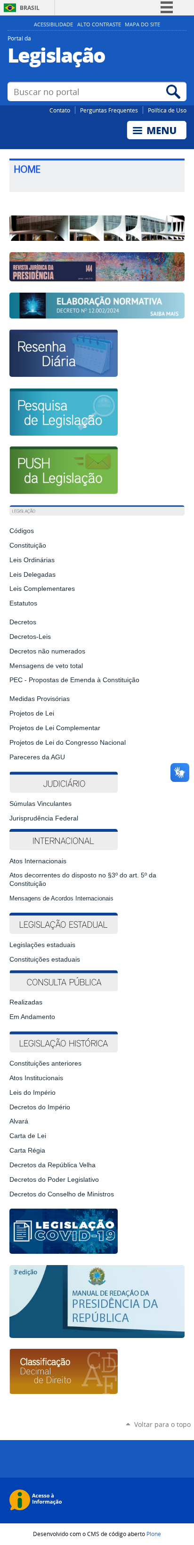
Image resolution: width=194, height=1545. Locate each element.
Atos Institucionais (36, 1078)
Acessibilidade (53, 24)
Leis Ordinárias (32, 560)
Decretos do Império (39, 1107)
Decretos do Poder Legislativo (54, 1179)
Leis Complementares (42, 588)
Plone (153, 1533)
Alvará (18, 1121)
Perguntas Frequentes (109, 110)
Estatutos (23, 603)
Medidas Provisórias (39, 698)
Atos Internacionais (37, 861)
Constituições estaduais (44, 959)
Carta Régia (27, 1150)
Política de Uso (167, 110)
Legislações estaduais (43, 944)
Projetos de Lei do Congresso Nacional (67, 742)
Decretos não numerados (47, 651)
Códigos (21, 530)
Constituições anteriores (45, 1063)
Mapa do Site (142, 24)
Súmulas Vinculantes (40, 803)
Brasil (30, 8)
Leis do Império (32, 1092)
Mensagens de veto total (46, 665)
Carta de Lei (27, 1135)
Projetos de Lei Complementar (54, 728)
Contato (59, 110)
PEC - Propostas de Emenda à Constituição (74, 680)
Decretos (22, 622)
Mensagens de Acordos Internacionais (61, 898)
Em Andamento (32, 1016)
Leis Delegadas (32, 574)
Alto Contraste (99, 24)
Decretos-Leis (30, 636)
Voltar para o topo (162, 1424)
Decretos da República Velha (52, 1165)
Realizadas (25, 1002)
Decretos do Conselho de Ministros (61, 1194)
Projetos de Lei (31, 713)
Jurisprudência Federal (43, 818)
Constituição (27, 545)
